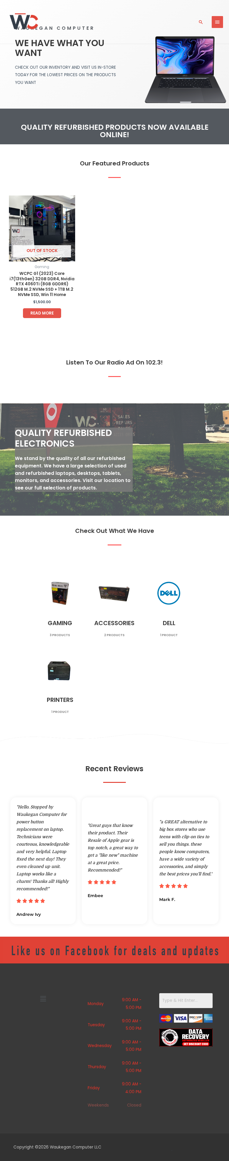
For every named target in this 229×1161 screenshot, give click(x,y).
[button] (43, 999)
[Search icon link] (201, 22)
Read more (42, 313)
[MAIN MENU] (217, 22)
